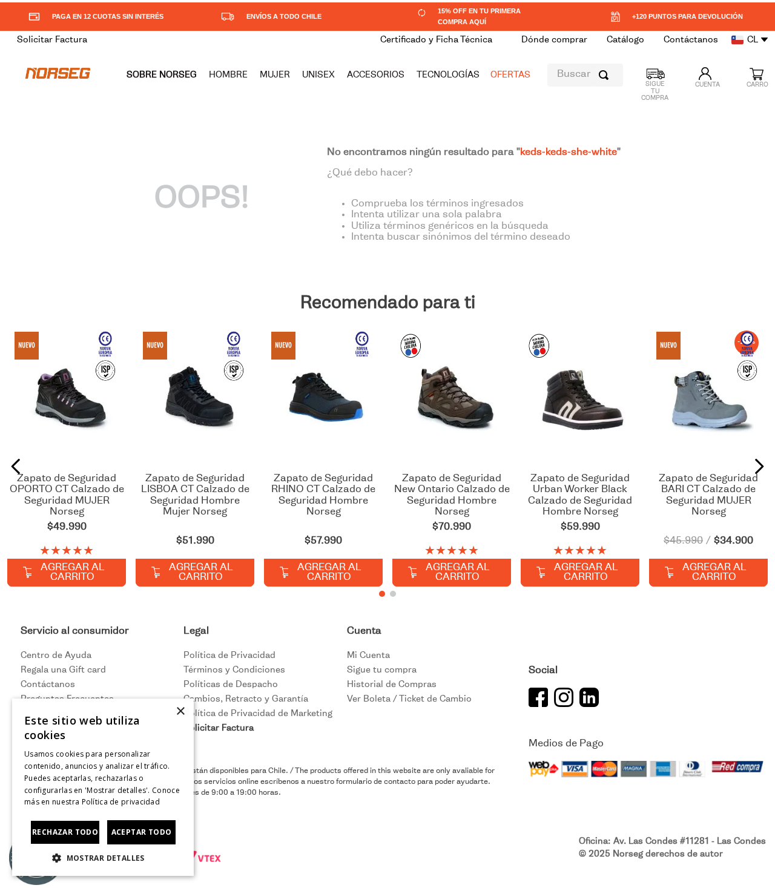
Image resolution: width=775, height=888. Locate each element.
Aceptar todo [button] (141, 832)
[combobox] (585, 75)
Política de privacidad (121, 802)
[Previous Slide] (16, 466)
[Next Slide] (759, 466)
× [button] (180, 711)
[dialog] (103, 787)
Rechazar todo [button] (65, 832)
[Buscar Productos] (606, 75)
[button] (382, 594)
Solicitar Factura (218, 728)
